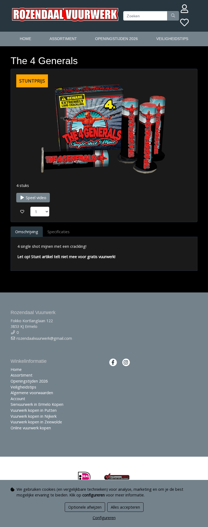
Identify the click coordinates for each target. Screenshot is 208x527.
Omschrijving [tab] (26, 231)
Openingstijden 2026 (116, 39)
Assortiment (63, 39)
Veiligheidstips (172, 39)
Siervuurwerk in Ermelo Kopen (37, 404)
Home (25, 39)
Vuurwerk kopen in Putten (34, 410)
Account (18, 398)
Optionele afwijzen (85, 507)
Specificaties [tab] (58, 231)
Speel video (35, 197)
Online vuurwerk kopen (31, 427)
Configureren (104, 517)
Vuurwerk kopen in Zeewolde (36, 421)
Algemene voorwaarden (32, 392)
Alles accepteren (125, 507)
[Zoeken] (173, 16)
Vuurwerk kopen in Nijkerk (34, 416)
